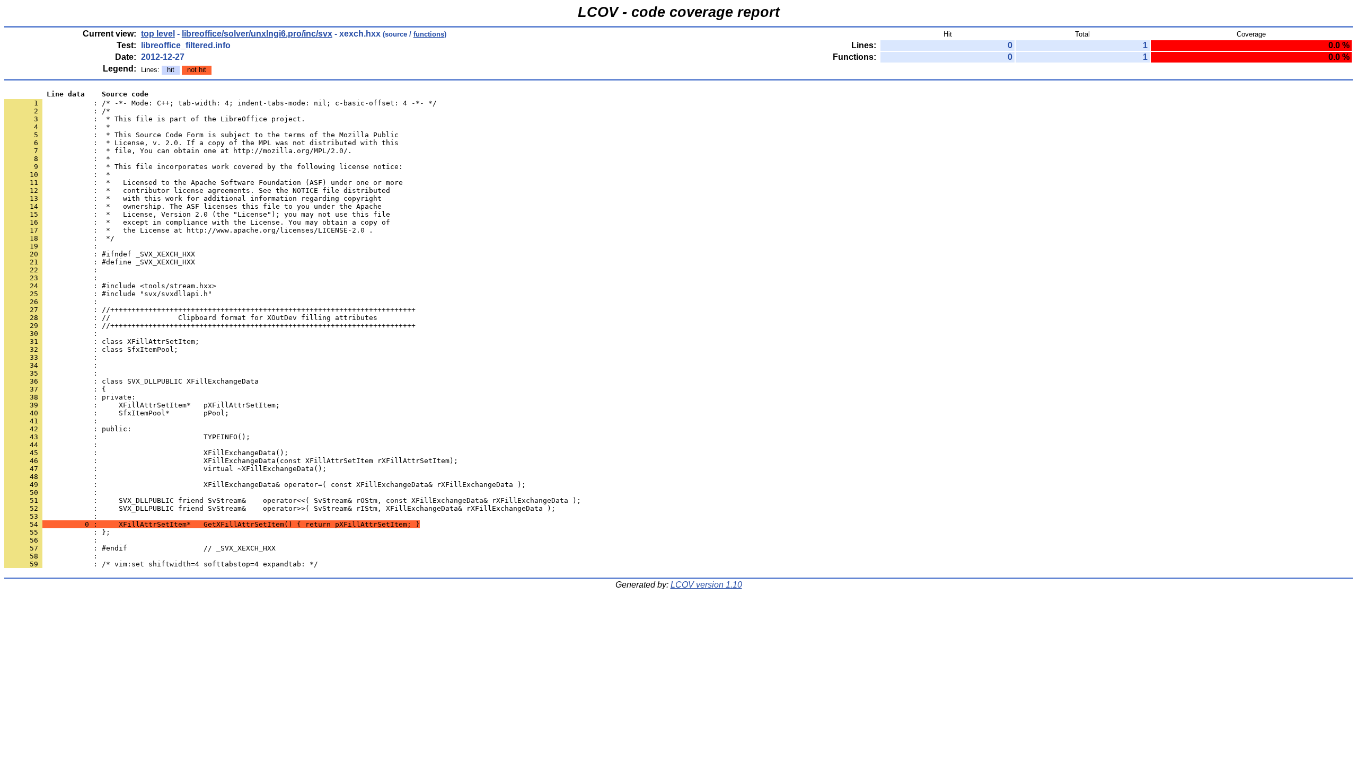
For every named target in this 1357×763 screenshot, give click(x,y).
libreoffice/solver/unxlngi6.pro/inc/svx (257, 33)
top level (158, 33)
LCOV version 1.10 (706, 584)
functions (428, 34)
